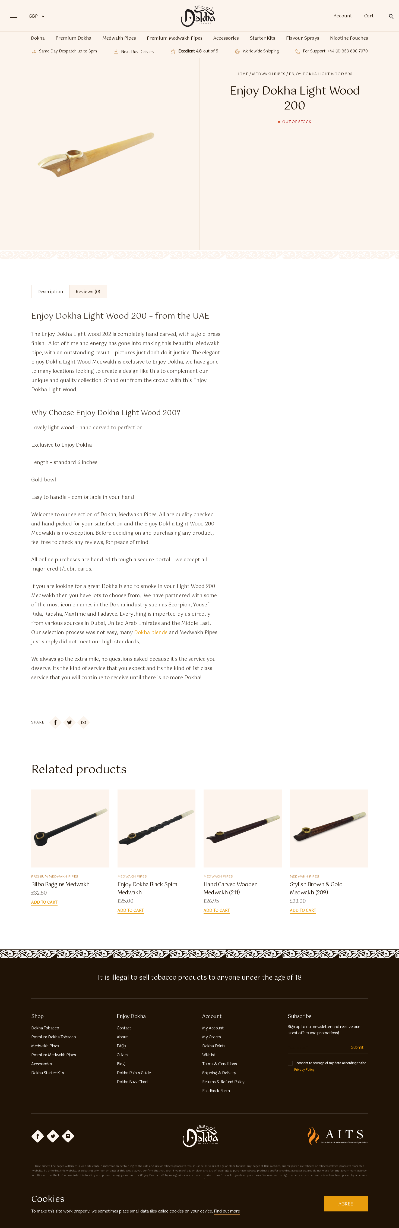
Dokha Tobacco (45, 1028)
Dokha (38, 38)
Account (343, 16)
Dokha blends (150, 633)
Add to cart (44, 903)
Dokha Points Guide (134, 1073)
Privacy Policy (304, 1070)
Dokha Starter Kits (47, 1073)
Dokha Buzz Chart (132, 1082)
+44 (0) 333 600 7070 (347, 51)
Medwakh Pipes (119, 38)
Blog (121, 1064)
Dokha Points (214, 1046)
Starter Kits (262, 38)
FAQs (121, 1046)
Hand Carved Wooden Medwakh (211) (231, 889)
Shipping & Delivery (219, 1073)
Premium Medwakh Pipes (174, 38)
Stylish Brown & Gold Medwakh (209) (316, 889)
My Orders (211, 1037)
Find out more (227, 1211)
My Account (212, 1028)
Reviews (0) (88, 292)
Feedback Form (216, 1091)
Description (50, 292)
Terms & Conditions (219, 1064)
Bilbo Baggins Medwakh (60, 885)
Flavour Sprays (302, 38)
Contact (124, 1028)
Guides (122, 1055)
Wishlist (208, 1055)
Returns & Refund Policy (223, 1082)
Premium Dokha (73, 38)
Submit (357, 1047)
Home (242, 74)
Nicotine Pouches (349, 38)
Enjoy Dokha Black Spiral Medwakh (148, 889)
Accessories (226, 38)
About (122, 1037)
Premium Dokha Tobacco (53, 1037)
